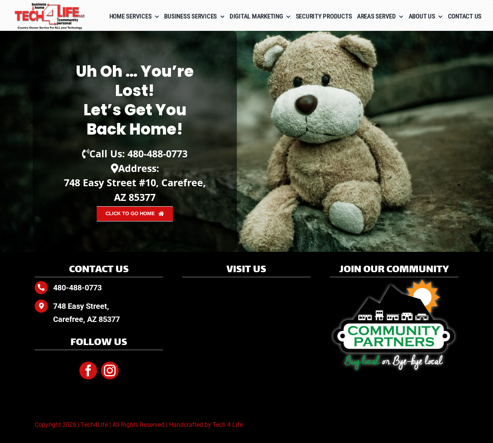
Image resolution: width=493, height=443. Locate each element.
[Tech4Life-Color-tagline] (50, 5)
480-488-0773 (157, 153)
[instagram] (110, 370)
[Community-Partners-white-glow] (394, 280)
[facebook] (88, 370)
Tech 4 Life (228, 424)
